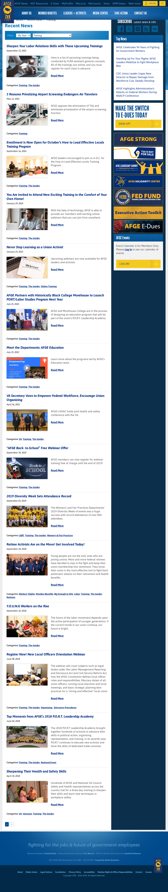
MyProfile (67, 3)
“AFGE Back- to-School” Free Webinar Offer (37, 448)
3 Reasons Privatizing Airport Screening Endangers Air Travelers (52, 94)
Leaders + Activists (74, 13)
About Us (27, 13)
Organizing (47, 707)
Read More (57, 75)
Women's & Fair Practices (60, 535)
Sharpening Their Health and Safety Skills (36, 771)
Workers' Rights (27, 594)
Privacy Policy (75, 872)
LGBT (21, 535)
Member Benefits (47, 13)
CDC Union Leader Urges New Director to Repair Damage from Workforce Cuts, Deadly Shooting (135, 77)
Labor (77, 594)
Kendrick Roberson (133, 853)
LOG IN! (124, 263)
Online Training (49, 286)
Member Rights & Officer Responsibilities (115, 872)
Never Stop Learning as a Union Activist (35, 247)
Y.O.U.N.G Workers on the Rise (28, 606)
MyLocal (81, 3)
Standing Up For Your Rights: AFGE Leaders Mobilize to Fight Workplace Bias (137, 62)
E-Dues (55, 3)
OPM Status (119, 3)
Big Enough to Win (63, 594)
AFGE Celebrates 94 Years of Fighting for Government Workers (137, 49)
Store (107, 3)
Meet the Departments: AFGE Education (35, 347)
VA (20, 439)
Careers (148, 872)
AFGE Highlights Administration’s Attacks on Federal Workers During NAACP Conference (136, 92)
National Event (48, 762)
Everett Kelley (50, 853)
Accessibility (89, 872)
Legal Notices (46, 872)
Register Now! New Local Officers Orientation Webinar (46, 654)
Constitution (60, 872)
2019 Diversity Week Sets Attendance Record (39, 496)
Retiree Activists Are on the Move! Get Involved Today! (45, 544)
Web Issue (134, 3)
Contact (139, 872)
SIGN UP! (124, 123)
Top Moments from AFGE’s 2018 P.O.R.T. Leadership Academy (50, 716)
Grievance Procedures (65, 707)
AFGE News (21, 3)
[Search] (162, 3)
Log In (128, 249)
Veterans (27, 813)
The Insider (34, 85)
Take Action (121, 13)
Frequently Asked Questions (107, 860)
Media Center (100, 13)
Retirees (11, 597)
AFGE (158, 865)
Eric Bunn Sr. (89, 853)
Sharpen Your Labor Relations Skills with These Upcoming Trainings (55, 46)
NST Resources (39, 3)
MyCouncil (94, 3)
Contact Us (140, 13)
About (20, 872)
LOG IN (152, 3)
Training (23, 85)
